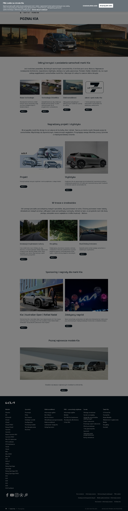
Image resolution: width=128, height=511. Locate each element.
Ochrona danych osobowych (40, 9)
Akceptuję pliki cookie (106, 5)
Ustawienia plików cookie (90, 5)
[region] (64, 6)
